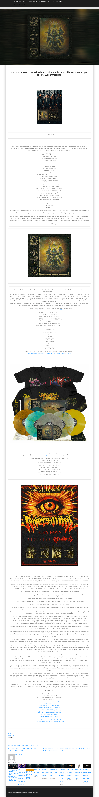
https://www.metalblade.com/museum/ (50, 716)
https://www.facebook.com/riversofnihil (49, 702)
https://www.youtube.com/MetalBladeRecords (49, 720)
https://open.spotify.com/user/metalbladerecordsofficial (49, 721)
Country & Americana (17, 5)
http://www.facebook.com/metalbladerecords (49, 711)
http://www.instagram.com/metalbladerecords (49, 712)
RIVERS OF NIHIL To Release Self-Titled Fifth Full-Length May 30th (70, 774)
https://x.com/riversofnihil (49, 703)
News (25, 1)
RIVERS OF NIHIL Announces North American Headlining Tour (79, 774)
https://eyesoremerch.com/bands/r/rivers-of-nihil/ (49, 310)
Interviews (33, 1)
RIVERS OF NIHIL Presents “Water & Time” (37, 772)
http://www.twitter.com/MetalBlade (49, 714)
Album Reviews (45, 1)
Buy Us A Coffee (15, 1)
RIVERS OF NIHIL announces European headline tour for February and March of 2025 (87, 775)
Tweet (9, 733)
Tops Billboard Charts (33, 745)
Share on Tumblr (12, 735)
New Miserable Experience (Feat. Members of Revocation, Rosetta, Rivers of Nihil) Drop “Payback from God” (22, 777)
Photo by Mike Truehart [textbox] (49, 135)
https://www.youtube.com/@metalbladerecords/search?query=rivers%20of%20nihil (49, 353)
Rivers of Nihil (11, 745)
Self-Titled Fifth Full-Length (21, 745)
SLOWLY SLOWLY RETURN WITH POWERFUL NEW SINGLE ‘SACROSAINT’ (34, 8)
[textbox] (49, 73)
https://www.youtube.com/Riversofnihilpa (49, 707)
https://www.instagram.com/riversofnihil (49, 705)
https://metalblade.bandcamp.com (49, 718)
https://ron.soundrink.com (53, 456)
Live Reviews (57, 1)
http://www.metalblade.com (49, 709)
